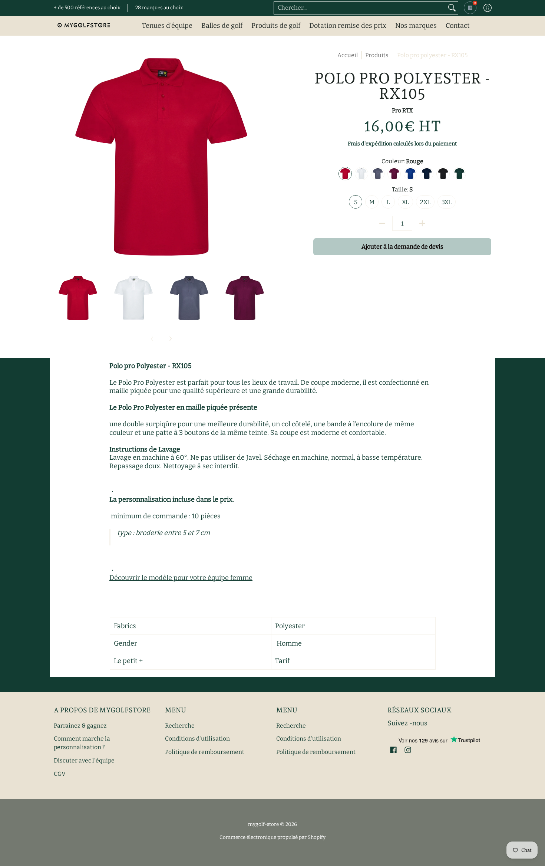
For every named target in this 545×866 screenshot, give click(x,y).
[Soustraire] (382, 223)
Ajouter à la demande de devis (402, 246)
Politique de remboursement (204, 751)
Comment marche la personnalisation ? (82, 743)
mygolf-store (263, 824)
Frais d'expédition (370, 144)
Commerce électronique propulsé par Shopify (272, 837)
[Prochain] (263, 158)
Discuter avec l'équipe (84, 760)
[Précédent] (59, 158)
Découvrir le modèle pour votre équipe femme (180, 578)
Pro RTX (402, 110)
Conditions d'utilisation (197, 738)
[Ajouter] (422, 223)
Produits (377, 55)
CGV (60, 773)
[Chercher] (452, 8)
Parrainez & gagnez (80, 725)
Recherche (180, 725)
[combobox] (360, 8)
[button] (393, 750)
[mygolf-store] (83, 26)
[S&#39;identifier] (487, 8)
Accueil (347, 55)
